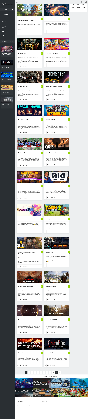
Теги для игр (5, 18)
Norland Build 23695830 (51, 286)
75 (59, 372)
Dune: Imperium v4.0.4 (23, 319)
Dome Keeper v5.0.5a (50, 19)
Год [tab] (84, 7)
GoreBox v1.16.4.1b (5, 67)
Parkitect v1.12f (21, 152)
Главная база (5, 14)
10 (53, 372)
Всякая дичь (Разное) (5, 22)
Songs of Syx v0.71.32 (23, 86)
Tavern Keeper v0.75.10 (23, 185)
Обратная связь (32, 405)
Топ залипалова (6, 41)
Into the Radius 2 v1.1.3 (51, 152)
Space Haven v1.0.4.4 (23, 119)
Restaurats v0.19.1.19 (50, 119)
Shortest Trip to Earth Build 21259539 (54, 86)
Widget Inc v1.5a (49, 252)
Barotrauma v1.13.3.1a (23, 53)
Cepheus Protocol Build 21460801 (25, 286)
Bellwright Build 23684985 (51, 319)
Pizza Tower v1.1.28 (5, 92)
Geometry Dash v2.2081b (6, 79)
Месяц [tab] (78, 7)
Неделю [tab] (73, 7)
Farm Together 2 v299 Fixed (52, 219)
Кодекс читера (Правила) (5, 27)
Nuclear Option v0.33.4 (23, 352)
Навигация (5, 9)
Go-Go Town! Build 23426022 (52, 53)
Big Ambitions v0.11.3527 (51, 185)
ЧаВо (3, 31)
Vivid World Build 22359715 (24, 219)
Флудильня (4, 35)
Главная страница (20, 405)
